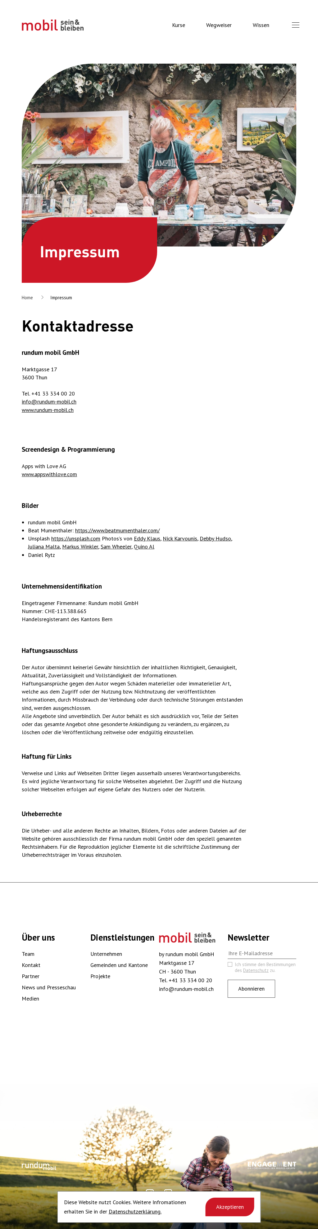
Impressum (61, 297)
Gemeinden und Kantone (119, 965)
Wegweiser (219, 25)
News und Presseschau (49, 987)
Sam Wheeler (116, 546)
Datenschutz (256, 970)
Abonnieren (251, 988)
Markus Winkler (80, 546)
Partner (30, 976)
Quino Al (144, 546)
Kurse (178, 25)
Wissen (261, 25)
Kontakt (31, 965)
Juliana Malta (44, 546)
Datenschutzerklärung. (135, 1211)
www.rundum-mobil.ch (48, 409)
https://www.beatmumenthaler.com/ (117, 530)
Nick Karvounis (180, 538)
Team (28, 953)
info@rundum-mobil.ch (49, 401)
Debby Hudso (215, 538)
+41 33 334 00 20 (190, 980)
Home (27, 297)
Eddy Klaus (147, 538)
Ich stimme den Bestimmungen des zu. (265, 967)
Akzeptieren (230, 1206)
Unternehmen (106, 953)
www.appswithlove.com (49, 474)
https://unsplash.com (75, 538)
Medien (30, 998)
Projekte (100, 976)
